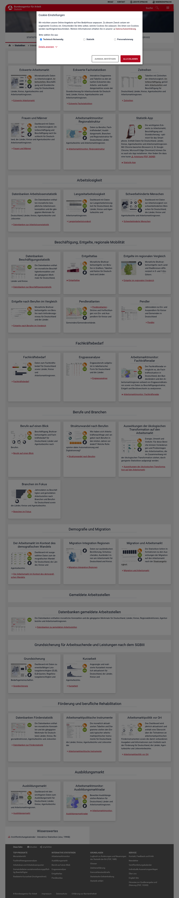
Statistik (90, 39)
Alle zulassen (130, 59)
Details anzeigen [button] (46, 47)
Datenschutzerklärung (126, 29)
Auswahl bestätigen (105, 59)
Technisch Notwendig (53, 39)
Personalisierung (125, 39)
